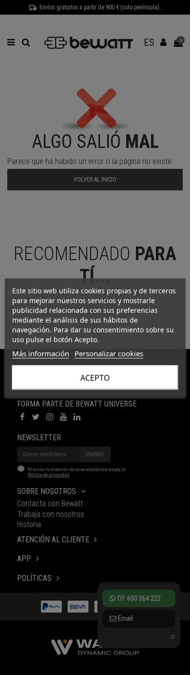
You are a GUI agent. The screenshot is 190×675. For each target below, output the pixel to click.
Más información (40, 353)
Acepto (95, 377)
